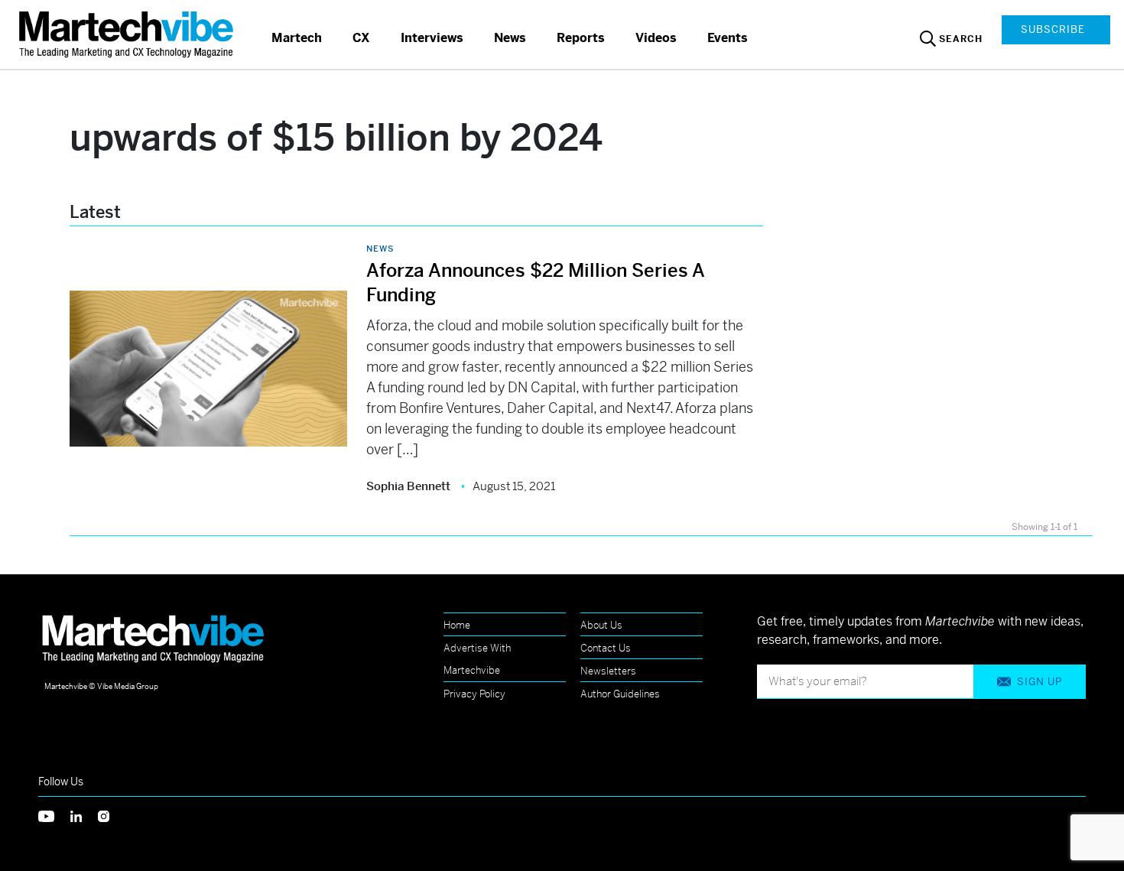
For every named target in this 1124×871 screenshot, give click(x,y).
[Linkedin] (84, 815)
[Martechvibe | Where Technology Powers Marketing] (128, 34)
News (510, 38)
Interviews (432, 38)
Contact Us (605, 648)
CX (361, 38)
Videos (656, 38)
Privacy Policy (474, 693)
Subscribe (1053, 29)
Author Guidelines (620, 693)
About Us (601, 625)
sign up (1039, 681)
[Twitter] (54, 815)
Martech (296, 38)
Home (456, 625)
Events (727, 38)
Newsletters (608, 671)
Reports (581, 38)
